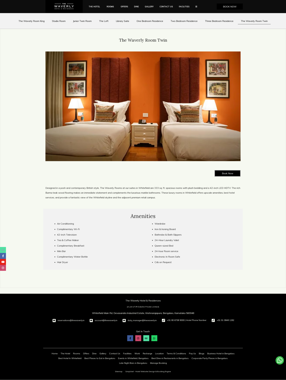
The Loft (103, 20)
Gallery (149, 6)
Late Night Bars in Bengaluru (133, 363)
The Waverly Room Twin (254, 20)
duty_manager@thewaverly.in (142, 320)
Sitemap (118, 371)
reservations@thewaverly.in (71, 320)
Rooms (110, 6)
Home (55, 353)
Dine (136, 6)
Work (137, 353)
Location (159, 353)
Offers (124, 6)
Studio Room (59, 20)
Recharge (147, 353)
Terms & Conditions (176, 353)
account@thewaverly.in (106, 320)
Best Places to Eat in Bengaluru (99, 358)
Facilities (184, 6)
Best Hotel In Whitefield (69, 358)
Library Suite (122, 20)
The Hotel (94, 6)
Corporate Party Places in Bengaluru (210, 358)
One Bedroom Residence (150, 20)
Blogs (201, 353)
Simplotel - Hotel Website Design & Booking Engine (148, 371)
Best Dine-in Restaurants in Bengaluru (170, 358)
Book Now (230, 6)
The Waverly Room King (31, 20)
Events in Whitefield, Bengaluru (133, 358)
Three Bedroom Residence (219, 20)
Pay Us (192, 353)
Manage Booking (158, 363)
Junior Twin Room (82, 20)
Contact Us (166, 6)
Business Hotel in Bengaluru (220, 353)
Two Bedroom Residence (184, 20)
